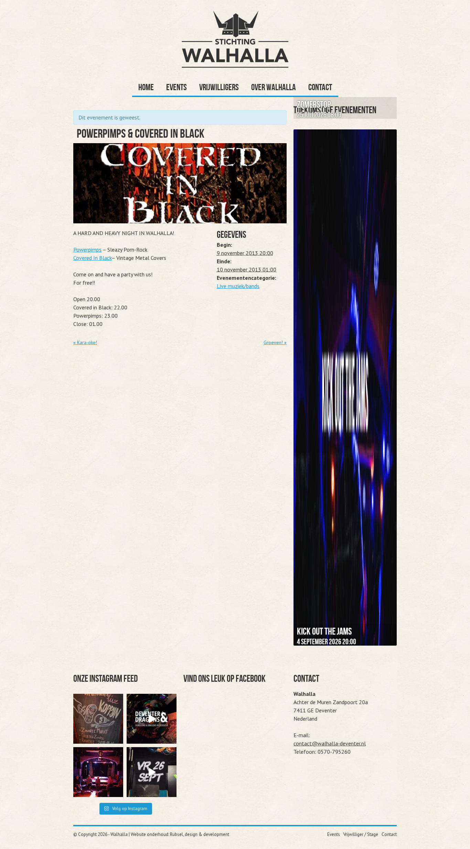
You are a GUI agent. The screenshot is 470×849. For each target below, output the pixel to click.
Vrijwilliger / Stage (360, 834)
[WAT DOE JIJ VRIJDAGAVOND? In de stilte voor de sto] (152, 772)
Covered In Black (92, 257)
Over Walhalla (273, 87)
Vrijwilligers (219, 87)
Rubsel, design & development (199, 834)
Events (176, 87)
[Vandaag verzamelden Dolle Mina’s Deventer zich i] (98, 772)
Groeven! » (275, 342)
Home (146, 87)
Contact (320, 87)
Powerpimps (87, 249)
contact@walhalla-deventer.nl (329, 743)
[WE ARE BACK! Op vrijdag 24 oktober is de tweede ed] (152, 719)
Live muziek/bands (238, 286)
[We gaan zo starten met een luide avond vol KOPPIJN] (98, 719)
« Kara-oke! (85, 342)
